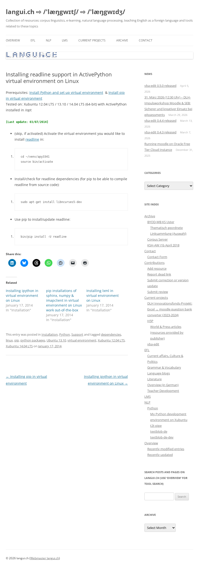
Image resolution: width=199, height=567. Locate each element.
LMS (65, 40)
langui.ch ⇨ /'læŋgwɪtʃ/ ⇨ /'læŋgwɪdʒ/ (65, 11)
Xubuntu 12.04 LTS (111, 340)
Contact (145, 40)
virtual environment (81, 340)
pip (16, 340)
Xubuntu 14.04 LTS (19, 346)
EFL (33, 40)
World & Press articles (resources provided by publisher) (166, 332)
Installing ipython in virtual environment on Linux (22, 295)
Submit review (157, 292)
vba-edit (153, 344)
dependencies (111, 334)
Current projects (92, 40)
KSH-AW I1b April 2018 (163, 245)
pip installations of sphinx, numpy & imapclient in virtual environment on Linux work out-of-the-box (64, 300)
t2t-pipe (156, 425)
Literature (154, 379)
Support (77, 334)
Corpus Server (157, 239)
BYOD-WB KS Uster (160, 222)
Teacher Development (163, 391)
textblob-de (158, 431)
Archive (122, 40)
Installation (49, 334)
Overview (13, 40)
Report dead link (159, 274)
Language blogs (158, 373)
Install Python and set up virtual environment (66, 92)
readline (32, 139)
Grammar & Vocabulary (164, 367)
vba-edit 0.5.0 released (160, 85)
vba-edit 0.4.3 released (160, 132)
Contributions (154, 262)
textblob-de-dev (162, 437)
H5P (150, 321)
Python (64, 334)
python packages (32, 340)
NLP (48, 40)
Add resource (156, 268)
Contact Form (157, 257)
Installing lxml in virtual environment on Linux (102, 295)
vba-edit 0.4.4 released (160, 120)
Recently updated (160, 455)
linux (9, 340)
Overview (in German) (163, 385)
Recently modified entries (165, 449)
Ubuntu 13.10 (56, 340)
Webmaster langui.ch (44, 558)
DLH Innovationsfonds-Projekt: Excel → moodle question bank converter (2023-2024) (169, 309)
